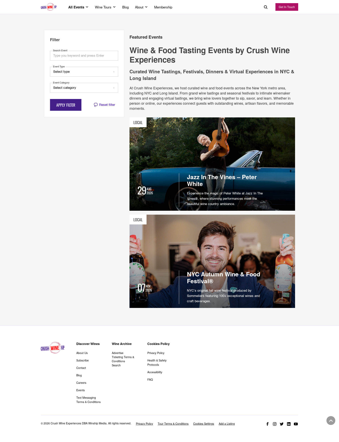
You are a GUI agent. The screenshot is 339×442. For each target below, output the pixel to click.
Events (80, 390)
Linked (288, 424)
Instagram (274, 424)
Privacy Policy (155, 353)
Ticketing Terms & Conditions (123, 359)
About (139, 7)
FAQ (150, 379)
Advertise (117, 353)
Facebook (267, 424)
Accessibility (154, 372)
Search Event (60, 51)
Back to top (330, 420)
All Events (76, 7)
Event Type (59, 67)
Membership (163, 7)
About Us (82, 353)
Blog (125, 7)
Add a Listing (227, 424)
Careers (81, 383)
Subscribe (82, 360)
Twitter (281, 424)
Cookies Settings (203, 424)
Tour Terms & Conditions (173, 424)
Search (266, 7)
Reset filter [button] (107, 105)
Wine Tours (103, 7)
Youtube (295, 424)
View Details (212, 164)
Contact (81, 368)
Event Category (61, 83)
